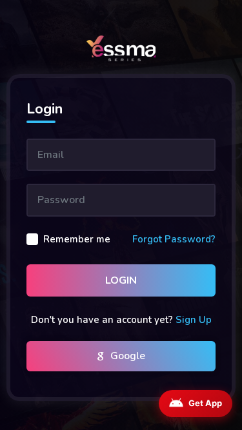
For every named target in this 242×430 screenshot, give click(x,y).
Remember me (76, 239)
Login (121, 280)
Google (126, 356)
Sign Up (194, 319)
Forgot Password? (174, 239)
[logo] (121, 48)
